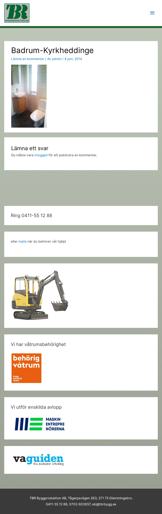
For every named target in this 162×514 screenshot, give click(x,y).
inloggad (41, 155)
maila (22, 241)
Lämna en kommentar (27, 59)
